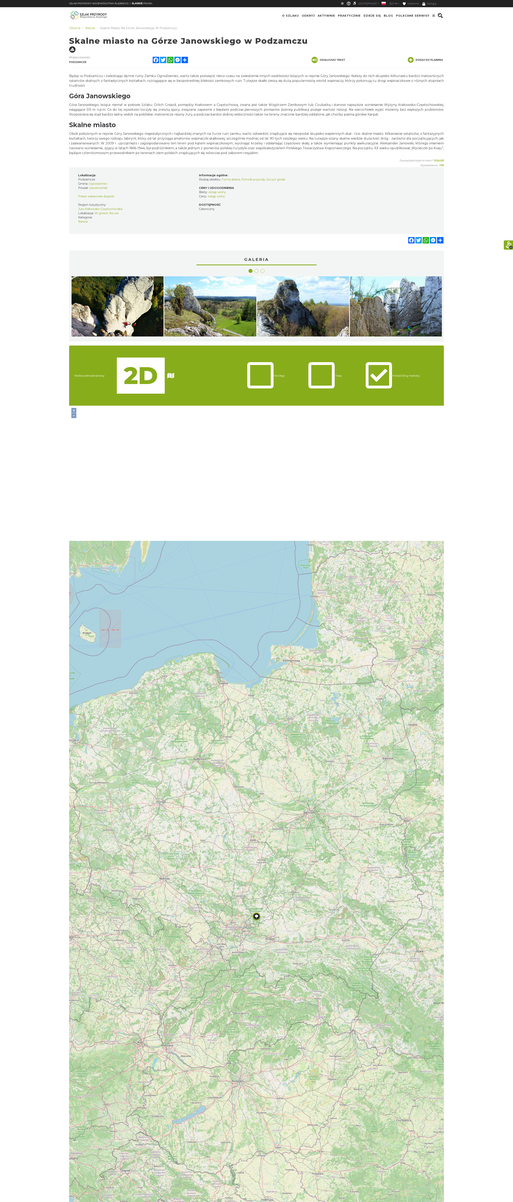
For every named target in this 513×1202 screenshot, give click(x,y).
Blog (388, 15)
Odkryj (308, 15)
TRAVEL (142, 3)
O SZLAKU (290, 15)
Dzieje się (372, 15)
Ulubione (413, 3)
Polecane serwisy (413, 15)
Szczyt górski (276, 179)
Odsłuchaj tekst (332, 59)
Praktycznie (349, 15)
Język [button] (393, 3)
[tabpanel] (117, 307)
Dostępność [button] (367, 3)
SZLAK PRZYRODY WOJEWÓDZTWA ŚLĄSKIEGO (99, 3)
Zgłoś (439, 160)
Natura (83, 221)
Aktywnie (326, 15)
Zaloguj (431, 3)
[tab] (250, 271)
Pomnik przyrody (253, 179)
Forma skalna (230, 179)
